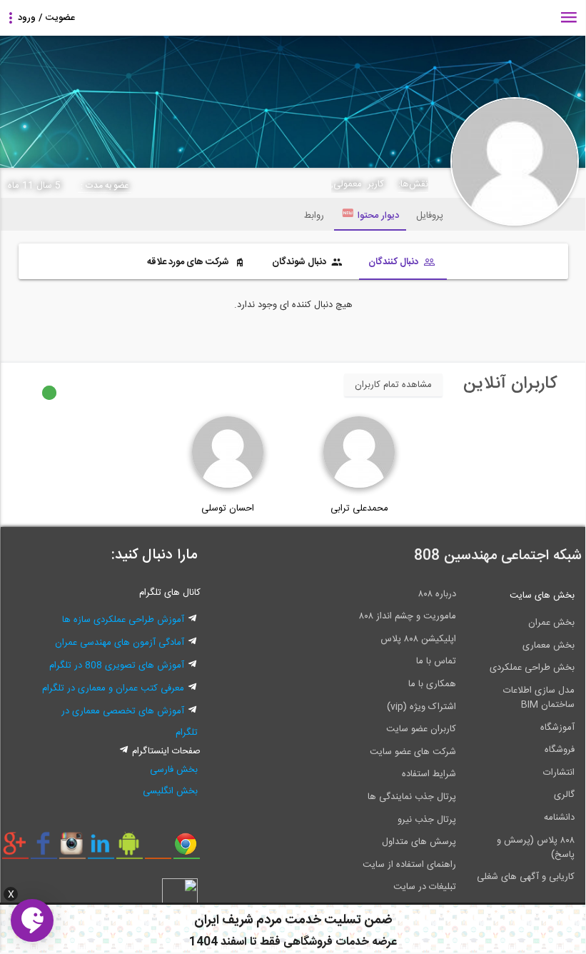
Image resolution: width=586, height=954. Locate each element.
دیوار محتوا (378, 216)
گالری (564, 795)
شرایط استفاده (429, 774)
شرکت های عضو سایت (413, 752)
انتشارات (559, 772)
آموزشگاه (557, 727)
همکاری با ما (432, 684)
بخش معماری (548, 645)
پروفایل (429, 216)
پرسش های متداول (419, 842)
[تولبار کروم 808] (186, 849)
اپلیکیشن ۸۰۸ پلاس (418, 639)
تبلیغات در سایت (424, 887)
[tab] (403, 263)
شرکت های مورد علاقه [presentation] (189, 262)
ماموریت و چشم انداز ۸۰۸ (407, 616)
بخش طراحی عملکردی (532, 668)
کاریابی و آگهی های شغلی (526, 877)
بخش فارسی (174, 770)
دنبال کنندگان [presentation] (394, 262)
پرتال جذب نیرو (427, 820)
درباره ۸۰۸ (437, 594)
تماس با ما (436, 661)
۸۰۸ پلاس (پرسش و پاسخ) (536, 848)
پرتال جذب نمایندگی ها (412, 797)
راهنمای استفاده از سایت (409, 865)
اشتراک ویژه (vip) (421, 707)
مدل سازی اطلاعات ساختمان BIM (539, 698)
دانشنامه (559, 817)
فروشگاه (560, 750)
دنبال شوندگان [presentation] (300, 262)
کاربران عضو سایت (421, 729)
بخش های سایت (542, 595)
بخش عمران (551, 623)
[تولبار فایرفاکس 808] (158, 849)
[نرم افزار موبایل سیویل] (129, 849)
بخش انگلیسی (170, 791)
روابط (314, 216)
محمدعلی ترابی (359, 508)
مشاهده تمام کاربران (393, 385)
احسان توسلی (227, 508)
